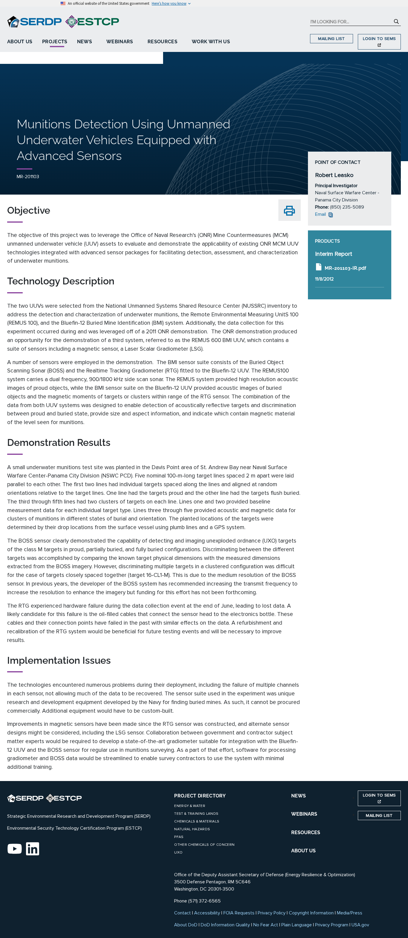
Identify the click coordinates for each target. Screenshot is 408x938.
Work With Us (211, 41)
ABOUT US (303, 851)
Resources (162, 41)
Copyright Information (311, 913)
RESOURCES (305, 832)
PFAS (178, 837)
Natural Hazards (192, 829)
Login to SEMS (379, 38)
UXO (178, 852)
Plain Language (296, 925)
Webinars (119, 41)
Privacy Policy (272, 913)
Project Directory (200, 796)
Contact (182, 913)
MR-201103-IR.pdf (345, 268)
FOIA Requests (238, 913)
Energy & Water (189, 806)
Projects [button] (55, 41)
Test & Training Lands (196, 813)
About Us (20, 41)
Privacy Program (331, 925)
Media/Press (349, 913)
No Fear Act (265, 925)
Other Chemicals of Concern (204, 844)
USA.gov (360, 925)
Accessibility (207, 913)
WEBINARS (304, 814)
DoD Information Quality (225, 925)
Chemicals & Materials (196, 821)
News (84, 41)
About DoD (185, 925)
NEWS (298, 796)
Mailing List (331, 38)
